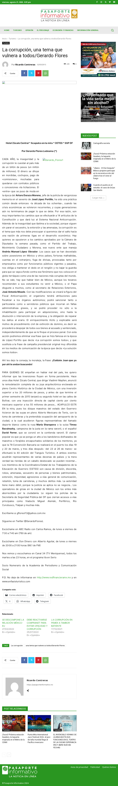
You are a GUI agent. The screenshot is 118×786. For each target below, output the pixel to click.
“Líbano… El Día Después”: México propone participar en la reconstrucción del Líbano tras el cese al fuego (104, 173)
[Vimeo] (110, 2)
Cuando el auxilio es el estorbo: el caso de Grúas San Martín (104, 187)
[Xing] (28, 690)
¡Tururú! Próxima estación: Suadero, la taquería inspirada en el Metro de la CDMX (104, 158)
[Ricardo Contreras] (6, 65)
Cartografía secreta (101, 143)
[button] (112, 30)
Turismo (12, 38)
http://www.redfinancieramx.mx (54, 577)
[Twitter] (105, 2)
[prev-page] (4, 755)
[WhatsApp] (45, 73)
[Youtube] (114, 2)
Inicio (4, 38)
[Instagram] (101, 2)
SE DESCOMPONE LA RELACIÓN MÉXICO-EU (13, 622)
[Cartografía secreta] (86, 145)
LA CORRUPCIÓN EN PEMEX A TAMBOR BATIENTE (62, 622)
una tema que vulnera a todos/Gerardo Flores (45, 645)
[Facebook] (97, 2)
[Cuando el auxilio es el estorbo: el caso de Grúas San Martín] (86, 187)
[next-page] (9, 755)
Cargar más (97, 197)
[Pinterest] (38, 73)
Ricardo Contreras (25, 64)
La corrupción (17, 645)
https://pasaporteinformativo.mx (40, 685)
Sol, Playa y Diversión (37, 730)
